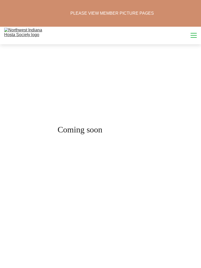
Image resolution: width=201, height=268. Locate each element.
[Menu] (194, 35)
